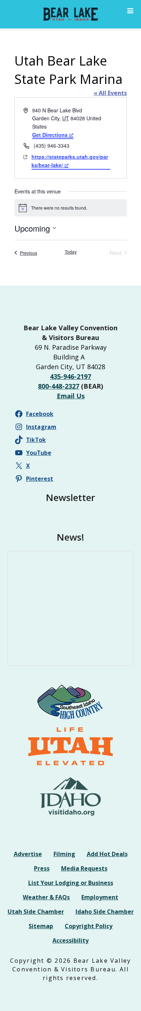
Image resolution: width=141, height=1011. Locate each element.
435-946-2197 (70, 376)
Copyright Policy (88, 926)
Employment (99, 897)
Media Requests (84, 868)
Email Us (71, 396)
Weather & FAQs (46, 897)
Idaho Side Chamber (105, 912)
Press (42, 868)
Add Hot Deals (107, 854)
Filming (64, 854)
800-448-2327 (58, 386)
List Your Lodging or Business (70, 883)
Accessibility (70, 940)
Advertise (28, 854)
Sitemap (41, 926)
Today (71, 252)
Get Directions (50, 134)
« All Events (110, 93)
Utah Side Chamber (36, 912)
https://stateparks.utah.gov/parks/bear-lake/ (69, 161)
